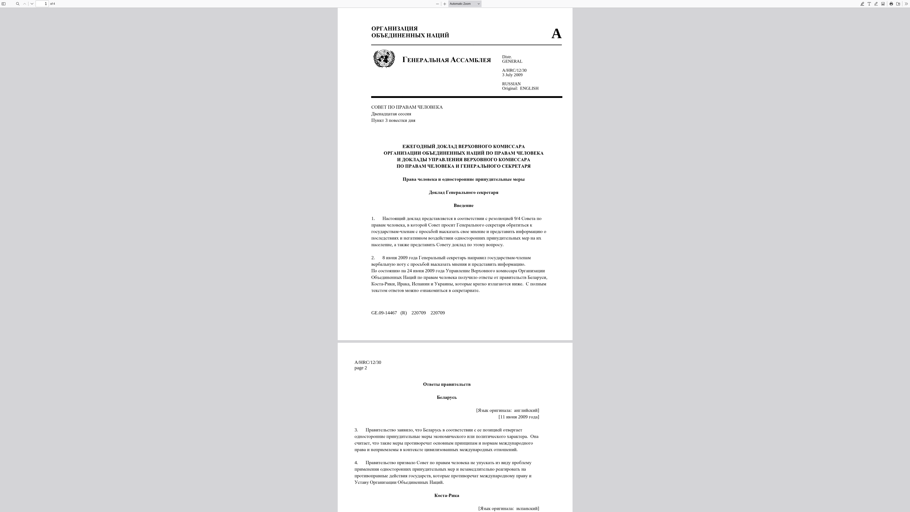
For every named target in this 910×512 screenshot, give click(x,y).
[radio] (862, 3)
